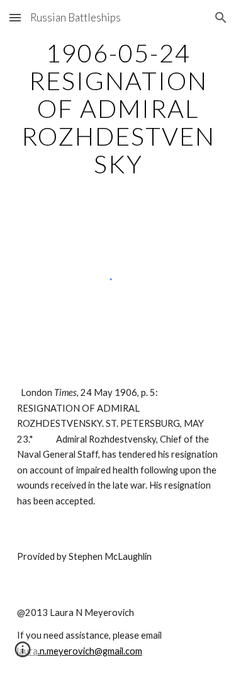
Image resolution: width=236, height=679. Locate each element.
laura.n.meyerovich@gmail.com (79, 651)
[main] (118, 108)
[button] (15, 17)
